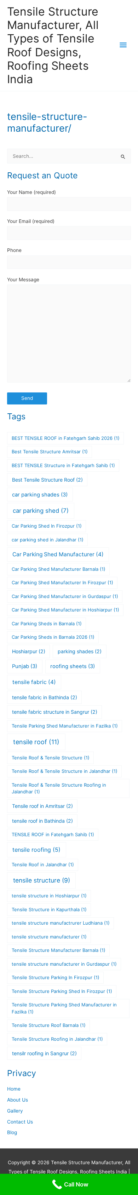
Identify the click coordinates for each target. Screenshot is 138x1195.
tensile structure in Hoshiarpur (49, 895)
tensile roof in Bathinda (42, 821)
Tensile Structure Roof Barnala (49, 1025)
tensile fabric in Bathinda (44, 697)
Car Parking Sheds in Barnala (47, 623)
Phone (14, 250)
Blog (12, 1132)
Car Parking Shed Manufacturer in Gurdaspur (65, 596)
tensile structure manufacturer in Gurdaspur (64, 964)
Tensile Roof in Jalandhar (43, 864)
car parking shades (40, 495)
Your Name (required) (31, 192)
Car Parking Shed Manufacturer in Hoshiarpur (65, 610)
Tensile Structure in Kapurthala (49, 909)
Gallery (15, 1111)
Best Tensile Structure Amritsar (50, 451)
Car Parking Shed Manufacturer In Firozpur (62, 582)
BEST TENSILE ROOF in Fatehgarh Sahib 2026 (66, 438)
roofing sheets (72, 666)
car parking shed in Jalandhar (48, 539)
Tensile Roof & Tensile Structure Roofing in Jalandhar (59, 788)
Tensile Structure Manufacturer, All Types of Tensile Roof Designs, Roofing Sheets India (53, 45)
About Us (17, 1100)
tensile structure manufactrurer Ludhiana (61, 923)
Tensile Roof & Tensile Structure (51, 757)
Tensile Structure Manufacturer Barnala (58, 950)
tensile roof (36, 742)
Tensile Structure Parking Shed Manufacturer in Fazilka (64, 1008)
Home (14, 1089)
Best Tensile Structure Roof (47, 480)
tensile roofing (36, 849)
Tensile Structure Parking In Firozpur (55, 977)
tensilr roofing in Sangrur (44, 1053)
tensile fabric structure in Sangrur (54, 712)
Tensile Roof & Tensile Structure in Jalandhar (64, 771)
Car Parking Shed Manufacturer (58, 554)
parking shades (80, 651)
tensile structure (41, 880)
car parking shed (41, 510)
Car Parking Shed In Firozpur (47, 526)
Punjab (24, 666)
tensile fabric (34, 682)
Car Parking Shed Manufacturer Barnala (58, 569)
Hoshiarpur (28, 651)
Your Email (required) (30, 221)
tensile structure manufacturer (49, 937)
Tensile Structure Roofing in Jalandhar (57, 1039)
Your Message (23, 279)
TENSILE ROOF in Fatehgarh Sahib (53, 834)
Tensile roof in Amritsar (42, 806)
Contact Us (20, 1122)
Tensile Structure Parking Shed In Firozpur (62, 991)
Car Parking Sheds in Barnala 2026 (53, 637)
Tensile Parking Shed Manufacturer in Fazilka (65, 726)
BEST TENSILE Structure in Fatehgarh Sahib (63, 465)
